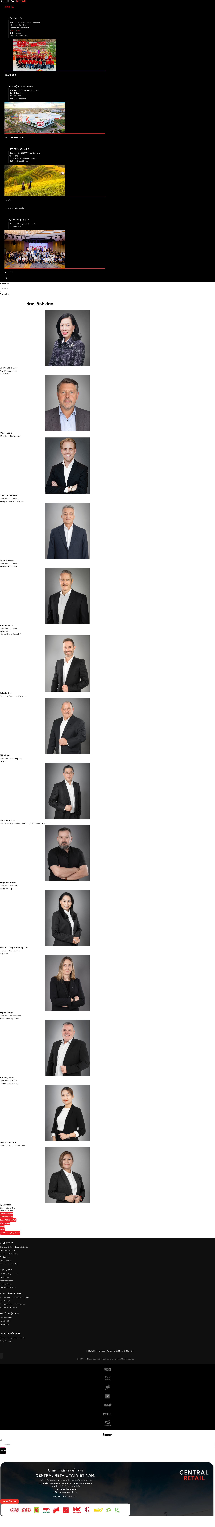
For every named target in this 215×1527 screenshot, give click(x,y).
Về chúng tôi (6, 1243)
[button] (6, 1213)
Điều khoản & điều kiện (124, 1350)
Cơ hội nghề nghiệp (18, 220)
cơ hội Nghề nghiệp (10, 1333)
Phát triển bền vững (18, 149)
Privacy (110, 1350)
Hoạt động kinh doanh (20, 86)
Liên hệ (92, 1350)
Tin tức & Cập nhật (9, 1313)
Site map (101, 1350)
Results (3, 1450)
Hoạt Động (6, 1269)
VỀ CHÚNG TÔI (15, 18)
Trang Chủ (4, 283)
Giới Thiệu (4, 288)
